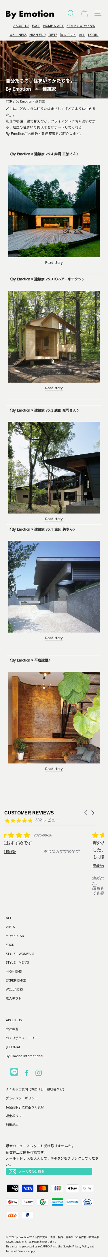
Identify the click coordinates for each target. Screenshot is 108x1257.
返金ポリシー (15, 1116)
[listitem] (47, 846)
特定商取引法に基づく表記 (25, 1107)
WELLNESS (18, 34)
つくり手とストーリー (21, 1038)
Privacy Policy (81, 1246)
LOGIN (93, 34)
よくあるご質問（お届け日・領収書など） (36, 1089)
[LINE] (14, 1073)
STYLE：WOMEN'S (81, 25)
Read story (54, 262)
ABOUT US (21, 25)
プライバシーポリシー (21, 1098)
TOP (9, 101)
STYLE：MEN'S (17, 962)
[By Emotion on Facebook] (27, 1074)
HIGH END (37, 34)
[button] (86, 812)
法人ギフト (68, 34)
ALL (82, 34)
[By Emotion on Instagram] (38, 1074)
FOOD (36, 25)
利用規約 (12, 1125)
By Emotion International (24, 1056)
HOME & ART (53, 25)
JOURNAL (13, 1047)
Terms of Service (16, 1251)
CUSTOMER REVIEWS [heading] (29, 812)
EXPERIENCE (16, 980)
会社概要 (12, 1029)
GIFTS (52, 34)
